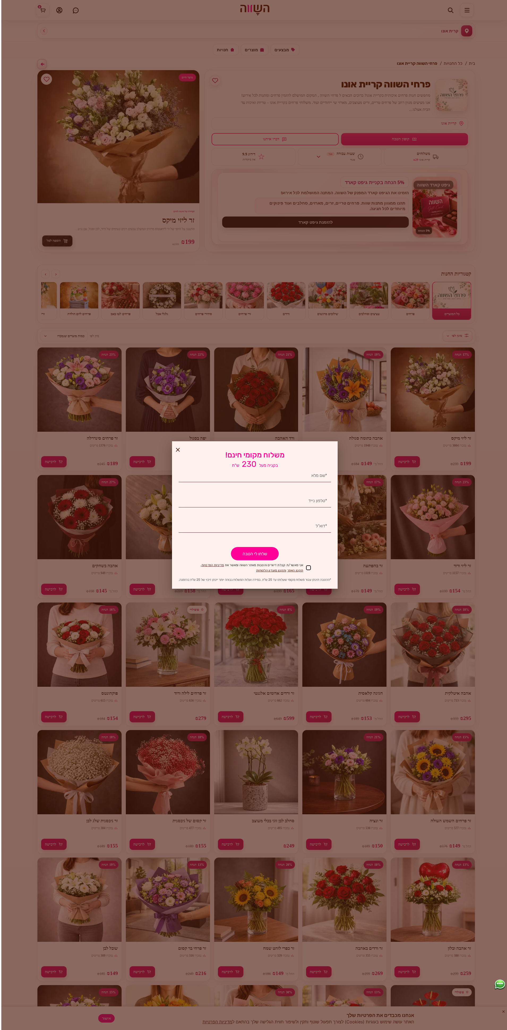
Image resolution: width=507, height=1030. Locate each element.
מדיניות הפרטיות (212, 565)
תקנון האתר (295, 570)
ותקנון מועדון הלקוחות (271, 570)
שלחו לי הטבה (255, 553)
